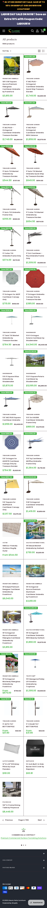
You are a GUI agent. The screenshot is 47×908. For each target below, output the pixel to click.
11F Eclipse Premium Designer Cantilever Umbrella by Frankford (11, 591)
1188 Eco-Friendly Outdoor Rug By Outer (10, 548)
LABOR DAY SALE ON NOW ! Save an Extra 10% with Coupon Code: (23, 19)
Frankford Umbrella (10, 79)
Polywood (7, 802)
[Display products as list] (43, 51)
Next (40, 820)
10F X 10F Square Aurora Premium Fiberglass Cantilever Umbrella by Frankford (11, 86)
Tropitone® (30, 676)
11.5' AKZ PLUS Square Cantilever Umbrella (12, 418)
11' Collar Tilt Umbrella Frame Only (12, 254)
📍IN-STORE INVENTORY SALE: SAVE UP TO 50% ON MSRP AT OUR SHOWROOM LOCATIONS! (23, 5)
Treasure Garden (32, 79)
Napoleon (30, 761)
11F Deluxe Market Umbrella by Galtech (35, 546)
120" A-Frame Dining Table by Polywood (11, 806)
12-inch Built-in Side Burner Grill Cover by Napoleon (35, 766)
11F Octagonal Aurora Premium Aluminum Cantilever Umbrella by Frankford (35, 592)
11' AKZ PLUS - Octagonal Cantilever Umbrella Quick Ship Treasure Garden (35, 86)
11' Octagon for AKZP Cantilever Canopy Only (11, 297)
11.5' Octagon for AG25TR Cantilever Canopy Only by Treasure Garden (11, 462)
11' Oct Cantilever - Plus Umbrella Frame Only (35, 256)
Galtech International (35, 543)
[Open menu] (4, 31)
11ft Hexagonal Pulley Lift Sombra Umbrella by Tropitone (35, 683)
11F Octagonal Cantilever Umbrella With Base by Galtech (35, 635)
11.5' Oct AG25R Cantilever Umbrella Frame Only (35, 420)
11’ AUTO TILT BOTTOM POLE (8, 725)
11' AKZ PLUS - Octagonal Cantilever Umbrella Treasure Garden (11, 131)
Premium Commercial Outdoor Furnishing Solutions (23, 838)
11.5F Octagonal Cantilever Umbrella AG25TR (35, 504)
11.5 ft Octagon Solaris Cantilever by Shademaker (35, 338)
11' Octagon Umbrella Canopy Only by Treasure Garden (35, 297)
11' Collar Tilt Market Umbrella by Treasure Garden (34, 215)
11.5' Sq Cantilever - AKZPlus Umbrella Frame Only (34, 461)
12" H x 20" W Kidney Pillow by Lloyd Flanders (11, 766)
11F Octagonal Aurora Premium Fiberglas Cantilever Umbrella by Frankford (11, 638)
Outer (5, 543)
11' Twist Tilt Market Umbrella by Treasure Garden (11, 338)
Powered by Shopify (10, 903)
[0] (42, 30)
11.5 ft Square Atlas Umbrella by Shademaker (11, 379)
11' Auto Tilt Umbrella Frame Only (11, 213)
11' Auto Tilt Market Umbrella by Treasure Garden (11, 173)
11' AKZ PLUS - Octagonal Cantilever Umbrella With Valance (35, 131)
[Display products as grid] (39, 51)
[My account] (37, 30)
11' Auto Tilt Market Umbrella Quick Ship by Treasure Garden (35, 173)
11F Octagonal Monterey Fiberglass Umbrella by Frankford (11, 683)
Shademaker (31, 332)
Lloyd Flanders (8, 761)
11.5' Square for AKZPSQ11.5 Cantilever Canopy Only (11, 506)
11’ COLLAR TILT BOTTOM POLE (32, 725)
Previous (9, 820)
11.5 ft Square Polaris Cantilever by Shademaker (35, 379)
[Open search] (32, 30)
